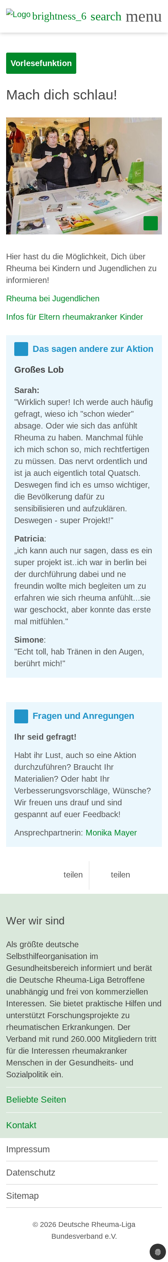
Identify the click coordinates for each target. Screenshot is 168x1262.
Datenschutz (30, 1172)
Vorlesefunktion (41, 63)
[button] (66, 874)
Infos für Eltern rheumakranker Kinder (74, 316)
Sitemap (22, 1196)
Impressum (28, 1149)
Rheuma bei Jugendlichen (52, 298)
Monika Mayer (111, 832)
